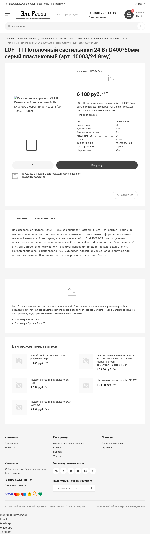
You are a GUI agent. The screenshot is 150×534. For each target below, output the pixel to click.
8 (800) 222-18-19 (103, 13)
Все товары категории (27, 319)
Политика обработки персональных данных (120, 506)
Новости (58, 451)
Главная (9, 38)
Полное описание (87, 114)
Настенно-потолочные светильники (98, 38)
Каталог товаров (27, 38)
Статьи (57, 447)
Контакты (10, 447)
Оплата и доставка (112, 443)
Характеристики (45, 218)
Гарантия (107, 447)
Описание (22, 218)
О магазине (11, 443)
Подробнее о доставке (33, 177)
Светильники (66, 38)
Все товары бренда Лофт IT (30, 323)
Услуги (57, 456)
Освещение (47, 38)
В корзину (96, 165)
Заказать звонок (98, 17)
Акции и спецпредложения (68, 443)
